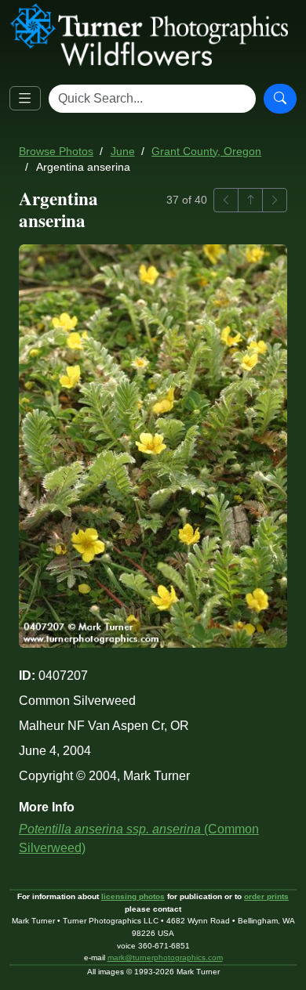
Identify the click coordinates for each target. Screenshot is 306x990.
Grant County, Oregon (206, 151)
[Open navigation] (25, 98)
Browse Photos (56, 151)
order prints (266, 896)
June (123, 151)
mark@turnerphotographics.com (165, 957)
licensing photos (133, 896)
